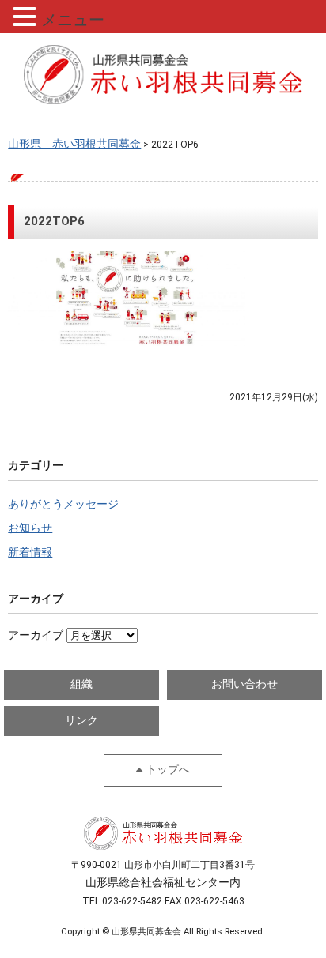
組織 (81, 684)
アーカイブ (35, 635)
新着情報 (30, 552)
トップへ (168, 769)
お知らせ (30, 528)
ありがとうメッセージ (63, 504)
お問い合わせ (244, 684)
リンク (81, 720)
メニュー (72, 19)
